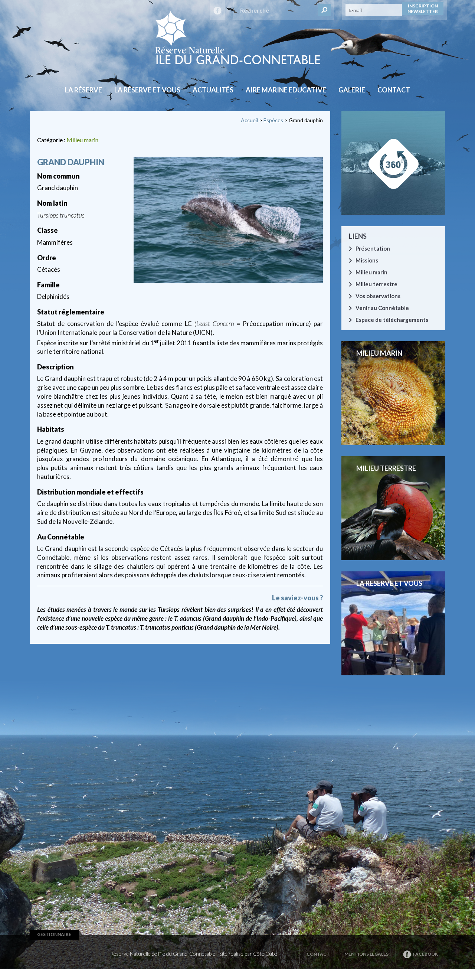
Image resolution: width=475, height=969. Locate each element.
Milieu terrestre (376, 284)
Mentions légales (366, 954)
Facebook (425, 954)
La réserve (83, 90)
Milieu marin (82, 139)
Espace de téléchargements (392, 319)
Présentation (373, 248)
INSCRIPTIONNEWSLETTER (422, 8)
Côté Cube (265, 953)
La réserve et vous (147, 90)
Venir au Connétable (382, 307)
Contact (393, 90)
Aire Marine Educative (286, 90)
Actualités (213, 90)
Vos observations (378, 296)
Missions (367, 260)
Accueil (249, 120)
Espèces (273, 120)
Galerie (351, 90)
